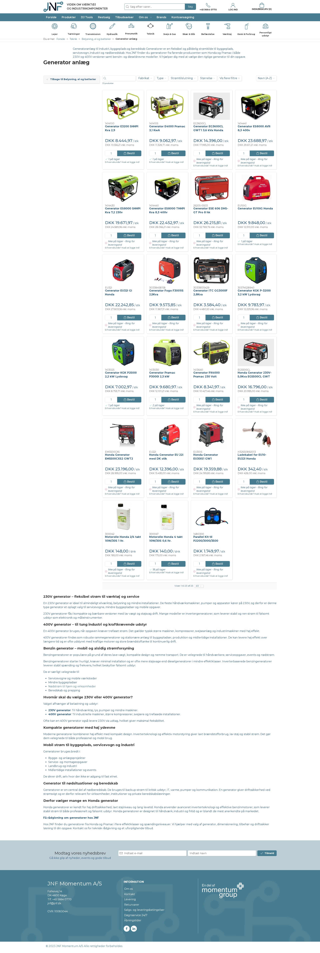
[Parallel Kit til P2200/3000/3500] (211, 516)
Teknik (73, 39)
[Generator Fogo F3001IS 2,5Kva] (167, 270)
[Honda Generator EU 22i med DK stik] (167, 434)
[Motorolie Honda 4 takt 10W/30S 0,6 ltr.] (167, 516)
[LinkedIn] (134, 929)
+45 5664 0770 (62, 899)
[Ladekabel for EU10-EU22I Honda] (256, 434)
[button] (145, 17)
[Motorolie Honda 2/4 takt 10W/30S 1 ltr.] (123, 516)
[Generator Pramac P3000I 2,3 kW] (167, 352)
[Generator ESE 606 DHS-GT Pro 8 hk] (211, 188)
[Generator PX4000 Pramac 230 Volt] (211, 352)
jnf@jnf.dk (54, 903)
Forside (60, 39)
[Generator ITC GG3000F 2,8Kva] (211, 270)
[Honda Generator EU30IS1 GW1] (211, 434)
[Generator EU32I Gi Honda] (123, 270)
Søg (190, 6)
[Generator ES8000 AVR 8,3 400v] (256, 106)
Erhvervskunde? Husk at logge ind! (122, 162)
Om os (128, 888)
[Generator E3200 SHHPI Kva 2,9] (123, 106)
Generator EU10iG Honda (255, 208)
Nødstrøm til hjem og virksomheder (72, 686)
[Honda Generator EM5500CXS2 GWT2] (123, 434)
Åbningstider (132, 920)
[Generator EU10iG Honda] (256, 188)
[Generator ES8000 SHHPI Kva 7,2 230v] (123, 188)
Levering (130, 899)
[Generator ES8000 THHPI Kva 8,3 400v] (167, 188)
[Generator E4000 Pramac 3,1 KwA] (167, 106)
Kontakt (129, 894)
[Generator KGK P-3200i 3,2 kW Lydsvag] (256, 270)
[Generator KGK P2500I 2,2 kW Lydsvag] (123, 352)
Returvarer (131, 904)
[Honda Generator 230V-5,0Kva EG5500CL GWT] (256, 352)
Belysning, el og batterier (96, 39)
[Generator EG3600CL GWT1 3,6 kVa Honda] (211, 106)
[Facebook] (127, 929)
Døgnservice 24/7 (135, 915)
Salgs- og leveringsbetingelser (144, 909)
